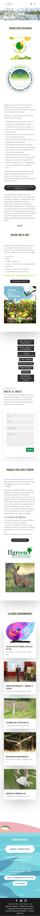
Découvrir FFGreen (20, 540)
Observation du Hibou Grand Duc (17, 757)
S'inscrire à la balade (20, 281)
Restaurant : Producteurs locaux (25, 378)
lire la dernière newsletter (20, 878)
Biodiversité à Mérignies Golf (16, 793)
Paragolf (26, 372)
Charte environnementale (26, 354)
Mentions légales (12, 906)
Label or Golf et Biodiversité (26, 342)
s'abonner (20, 883)
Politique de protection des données (20, 909)
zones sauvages (25, 368)
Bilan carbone (26, 359)
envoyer (30, 450)
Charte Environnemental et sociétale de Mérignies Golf (20, 187)
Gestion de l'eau (26, 363)
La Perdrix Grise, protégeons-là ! (17, 722)
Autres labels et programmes (26, 348)
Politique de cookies (26, 906)
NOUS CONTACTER (20, 849)
